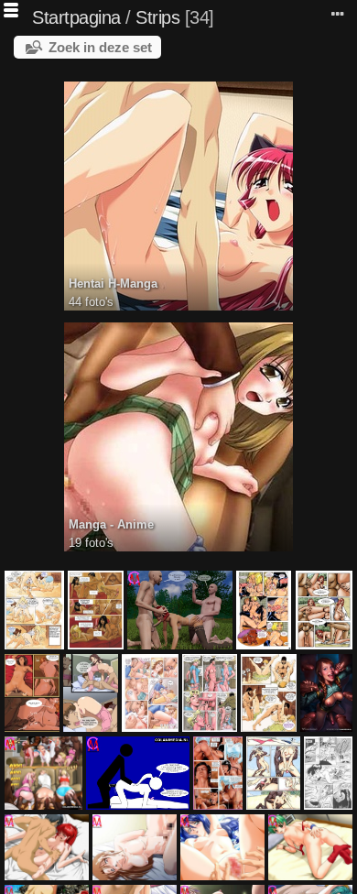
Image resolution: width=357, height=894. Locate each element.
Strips (157, 17)
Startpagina (76, 17)
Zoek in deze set (100, 47)
